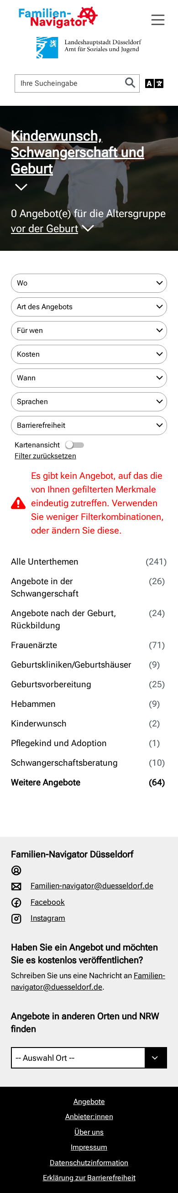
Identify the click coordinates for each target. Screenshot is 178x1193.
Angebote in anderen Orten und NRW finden (85, 1022)
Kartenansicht (37, 445)
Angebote (89, 1101)
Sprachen (32, 401)
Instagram (48, 918)
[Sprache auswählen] (154, 83)
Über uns (89, 1132)
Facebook (48, 902)
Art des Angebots (45, 306)
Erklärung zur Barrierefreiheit (89, 1177)
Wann (26, 377)
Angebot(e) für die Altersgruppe (88, 221)
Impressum (89, 1147)
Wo (22, 283)
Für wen (30, 330)
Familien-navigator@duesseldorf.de (92, 885)
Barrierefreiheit (41, 425)
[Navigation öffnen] (158, 20)
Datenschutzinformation (89, 1162)
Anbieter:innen (89, 1116)
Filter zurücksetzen (45, 455)
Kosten (28, 354)
